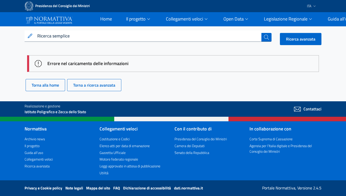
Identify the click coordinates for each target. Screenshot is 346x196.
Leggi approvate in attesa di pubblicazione (130, 166)
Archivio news (35, 139)
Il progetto (32, 145)
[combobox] (148, 36)
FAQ (117, 188)
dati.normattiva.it (188, 188)
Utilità (104, 172)
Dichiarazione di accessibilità (147, 188)
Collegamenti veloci (39, 159)
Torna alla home (45, 85)
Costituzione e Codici (115, 139)
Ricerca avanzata (300, 39)
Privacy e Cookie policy (44, 188)
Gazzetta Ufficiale (113, 152)
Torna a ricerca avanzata (94, 85)
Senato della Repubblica (192, 152)
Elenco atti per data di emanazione (125, 145)
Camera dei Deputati (190, 145)
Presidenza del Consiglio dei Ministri (201, 139)
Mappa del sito (98, 188)
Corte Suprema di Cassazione (271, 139)
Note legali (74, 188)
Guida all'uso (34, 152)
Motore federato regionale (119, 159)
